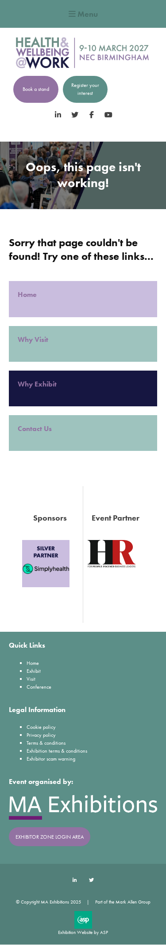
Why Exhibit (38, 384)
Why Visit (34, 339)
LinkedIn (58, 115)
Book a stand (36, 89)
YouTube (108, 115)
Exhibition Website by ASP (83, 932)
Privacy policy (41, 735)
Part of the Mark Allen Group (123, 902)
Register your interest (85, 89)
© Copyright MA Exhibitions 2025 (48, 902)
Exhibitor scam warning (51, 758)
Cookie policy (41, 727)
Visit (31, 678)
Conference (39, 686)
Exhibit (34, 671)
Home (28, 294)
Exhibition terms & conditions (57, 750)
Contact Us (35, 428)
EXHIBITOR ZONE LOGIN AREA (49, 836)
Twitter (74, 115)
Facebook (91, 115)
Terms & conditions (46, 742)
